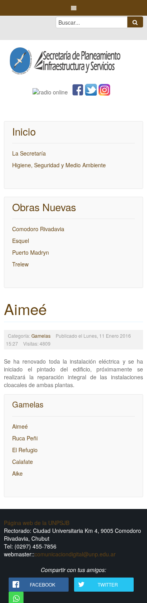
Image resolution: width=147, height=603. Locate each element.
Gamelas (41, 335)
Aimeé (25, 308)
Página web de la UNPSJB (36, 523)
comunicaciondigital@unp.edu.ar (75, 554)
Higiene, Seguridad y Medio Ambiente (59, 165)
